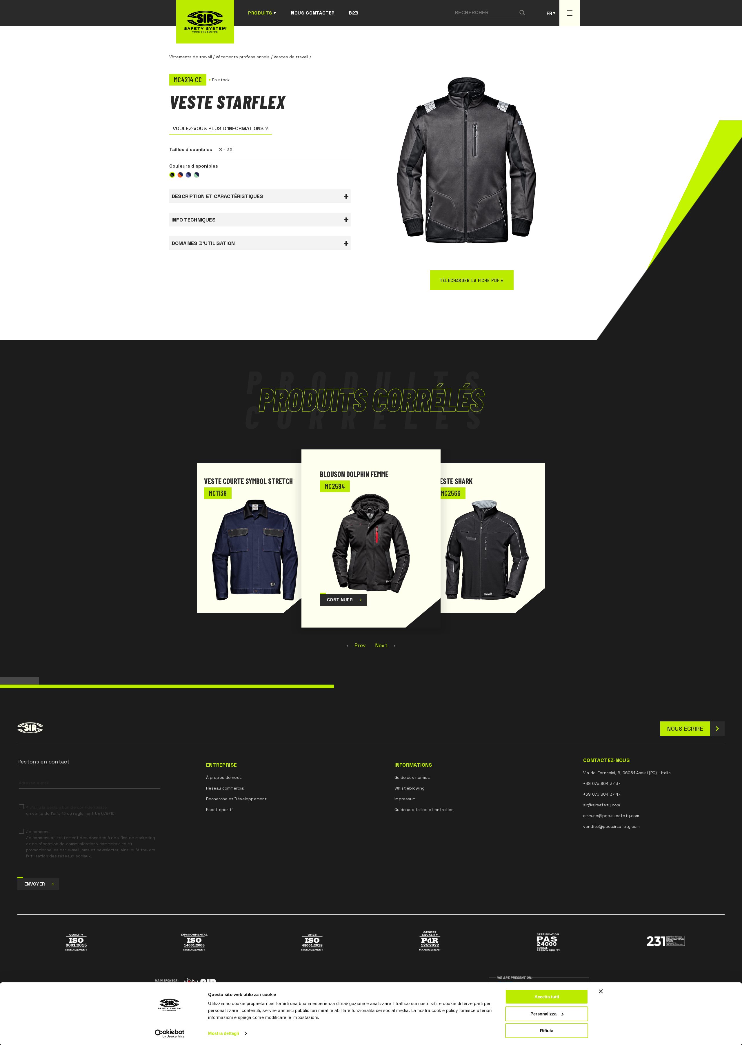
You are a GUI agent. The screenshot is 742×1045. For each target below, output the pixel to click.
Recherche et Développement (236, 798)
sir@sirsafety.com (601, 805)
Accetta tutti (546, 996)
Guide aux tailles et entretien (424, 809)
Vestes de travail (291, 56)
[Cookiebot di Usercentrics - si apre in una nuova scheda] (169, 1033)
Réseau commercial (225, 788)
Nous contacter (313, 13)
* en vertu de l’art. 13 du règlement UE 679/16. (71, 810)
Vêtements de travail (190, 56)
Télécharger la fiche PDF (469, 280)
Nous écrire (685, 728)
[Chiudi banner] (601, 991)
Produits (260, 13)
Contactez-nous (606, 760)
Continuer (340, 600)
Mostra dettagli (223, 1033)
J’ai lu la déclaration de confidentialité (68, 807)
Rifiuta (546, 1030)
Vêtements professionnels (243, 56)
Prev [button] (360, 645)
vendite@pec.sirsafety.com (611, 826)
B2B (354, 13)
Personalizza (543, 1013)
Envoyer (34, 884)
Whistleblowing (409, 788)
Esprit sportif (219, 809)
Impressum (405, 798)
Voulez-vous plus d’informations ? (220, 128)
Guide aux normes (412, 777)
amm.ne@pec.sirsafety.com (611, 815)
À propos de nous (224, 777)
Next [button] (381, 645)
